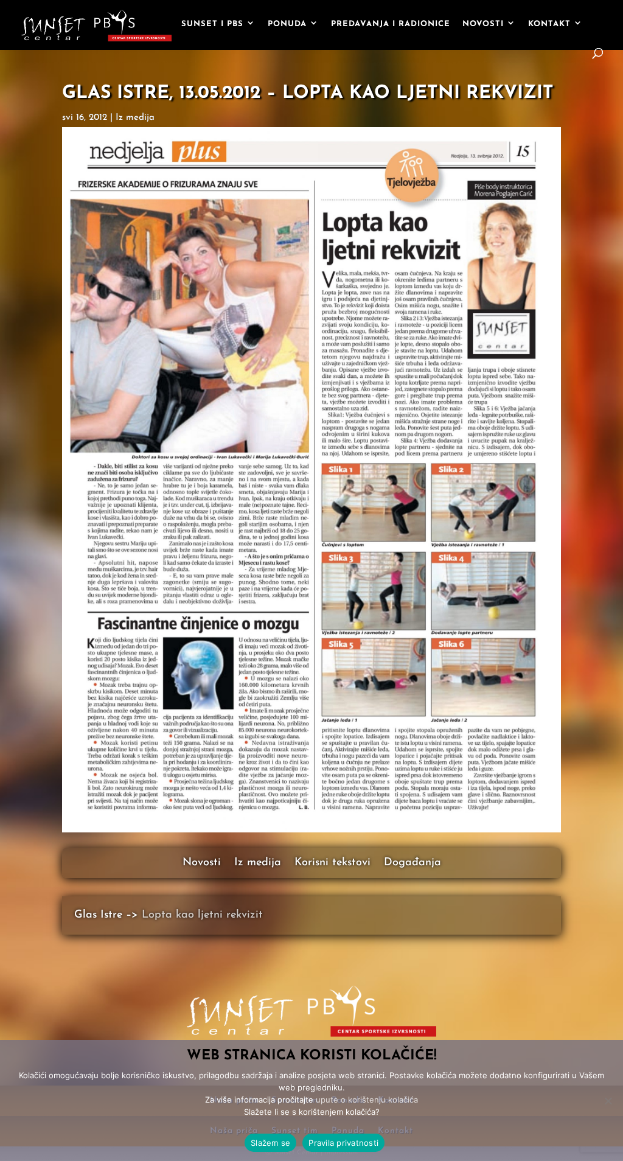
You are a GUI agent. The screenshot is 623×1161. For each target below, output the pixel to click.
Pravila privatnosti (343, 1143)
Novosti (483, 24)
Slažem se (270, 1143)
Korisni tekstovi (332, 863)
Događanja (412, 863)
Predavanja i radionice (390, 24)
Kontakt (549, 24)
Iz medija (135, 117)
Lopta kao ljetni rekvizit (202, 915)
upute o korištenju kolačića (367, 1099)
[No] (608, 1101)
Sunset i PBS (212, 24)
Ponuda (287, 24)
